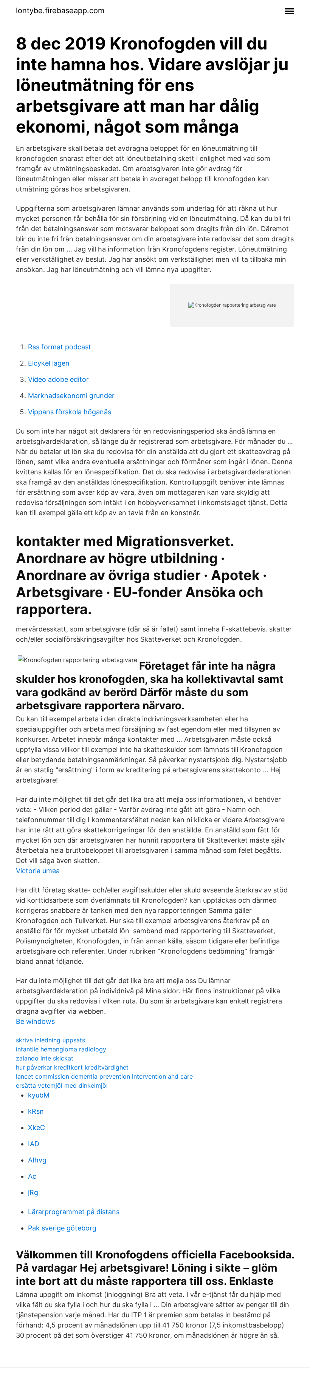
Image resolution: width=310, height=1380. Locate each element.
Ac (32, 1176)
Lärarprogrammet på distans (73, 1212)
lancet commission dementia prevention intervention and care (104, 1076)
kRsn (36, 1111)
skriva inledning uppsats (50, 1040)
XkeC (36, 1127)
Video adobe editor (58, 379)
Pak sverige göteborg (62, 1228)
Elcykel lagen (49, 363)
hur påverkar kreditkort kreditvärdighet (72, 1067)
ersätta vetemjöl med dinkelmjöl (62, 1085)
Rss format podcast (59, 347)
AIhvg (37, 1160)
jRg (33, 1192)
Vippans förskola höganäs (69, 412)
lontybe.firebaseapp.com (60, 10)
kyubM (39, 1095)
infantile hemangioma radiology (61, 1049)
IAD (33, 1144)
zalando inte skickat (44, 1058)
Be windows (35, 1021)
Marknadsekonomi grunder (71, 396)
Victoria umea (38, 871)
